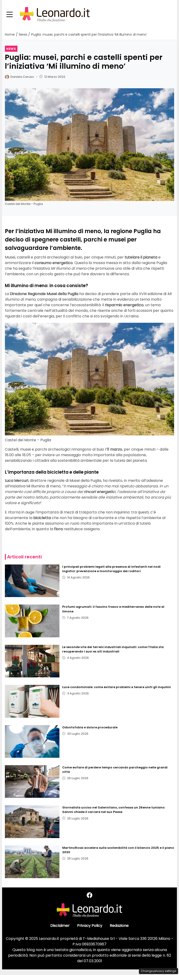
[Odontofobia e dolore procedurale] (32, 741)
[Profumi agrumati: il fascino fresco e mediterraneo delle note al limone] (32, 621)
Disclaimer (60, 925)
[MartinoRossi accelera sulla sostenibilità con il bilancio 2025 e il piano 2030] (32, 862)
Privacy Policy (89, 925)
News (11, 49)
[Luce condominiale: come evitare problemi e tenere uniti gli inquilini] (32, 701)
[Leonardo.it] (55, 14)
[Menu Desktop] (9, 15)
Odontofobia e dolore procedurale (89, 727)
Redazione (119, 925)
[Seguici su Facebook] (89, 895)
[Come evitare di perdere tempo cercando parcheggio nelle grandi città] (32, 781)
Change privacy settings (158, 971)
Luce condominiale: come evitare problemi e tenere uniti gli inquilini (116, 687)
